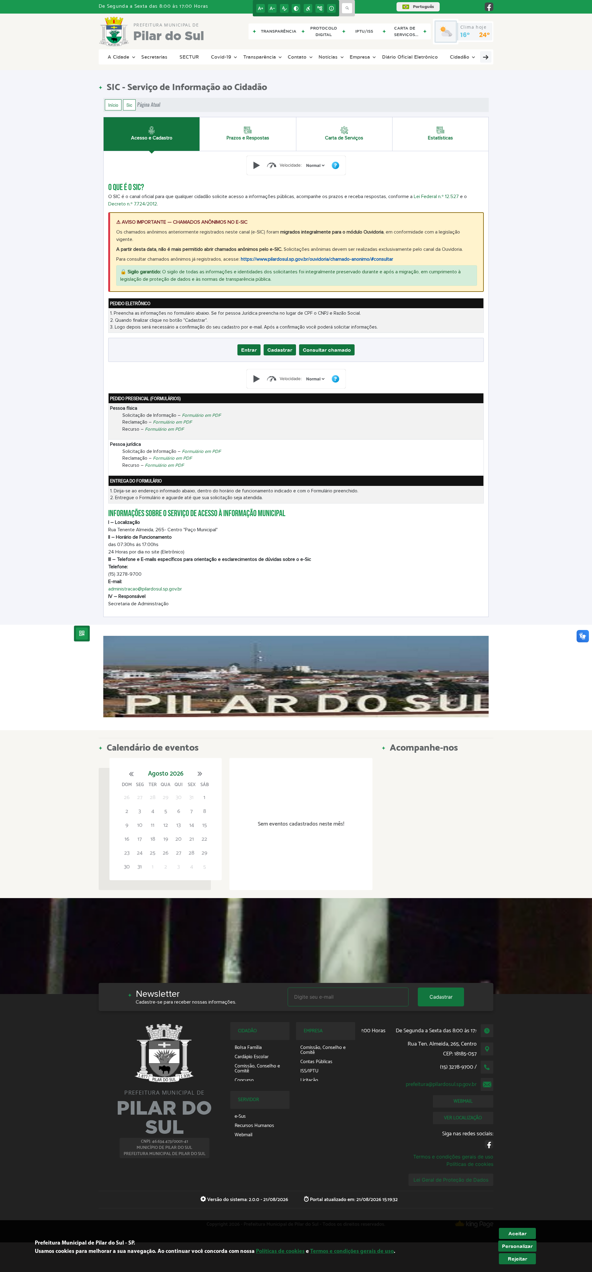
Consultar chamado (327, 350)
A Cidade (118, 57)
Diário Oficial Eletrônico (410, 57)
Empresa (360, 57)
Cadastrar (279, 350)
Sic (129, 105)
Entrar (249, 350)
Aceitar (517, 1233)
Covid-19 (221, 57)
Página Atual (148, 105)
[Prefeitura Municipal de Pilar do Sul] (296, 676)
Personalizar (517, 1246)
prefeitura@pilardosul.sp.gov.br (441, 1084)
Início (113, 105)
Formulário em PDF (201, 415)
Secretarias (154, 57)
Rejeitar (517, 1259)
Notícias (328, 57)
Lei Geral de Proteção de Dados (450, 1180)
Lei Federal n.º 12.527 (436, 196)
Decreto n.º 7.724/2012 (132, 203)
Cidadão (459, 57)
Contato (297, 57)
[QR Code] (82, 633)
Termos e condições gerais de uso (453, 1157)
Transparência (259, 57)
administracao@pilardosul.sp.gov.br (145, 588)
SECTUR (189, 57)
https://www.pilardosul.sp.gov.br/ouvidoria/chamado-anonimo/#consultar (317, 259)
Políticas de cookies (469, 1164)
